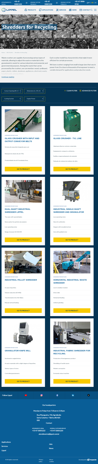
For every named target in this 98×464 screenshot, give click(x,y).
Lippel (4, 450)
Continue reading (8, 77)
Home (3, 52)
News (51, 448)
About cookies (51, 460)
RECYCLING (10, 52)
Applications (6, 442)
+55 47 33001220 (48, 2)
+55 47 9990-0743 (80, 2)
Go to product (23, 169)
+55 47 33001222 (18, 2)
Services (5, 446)
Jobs (50, 444)
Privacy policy (41, 460)
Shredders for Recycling (21, 52)
